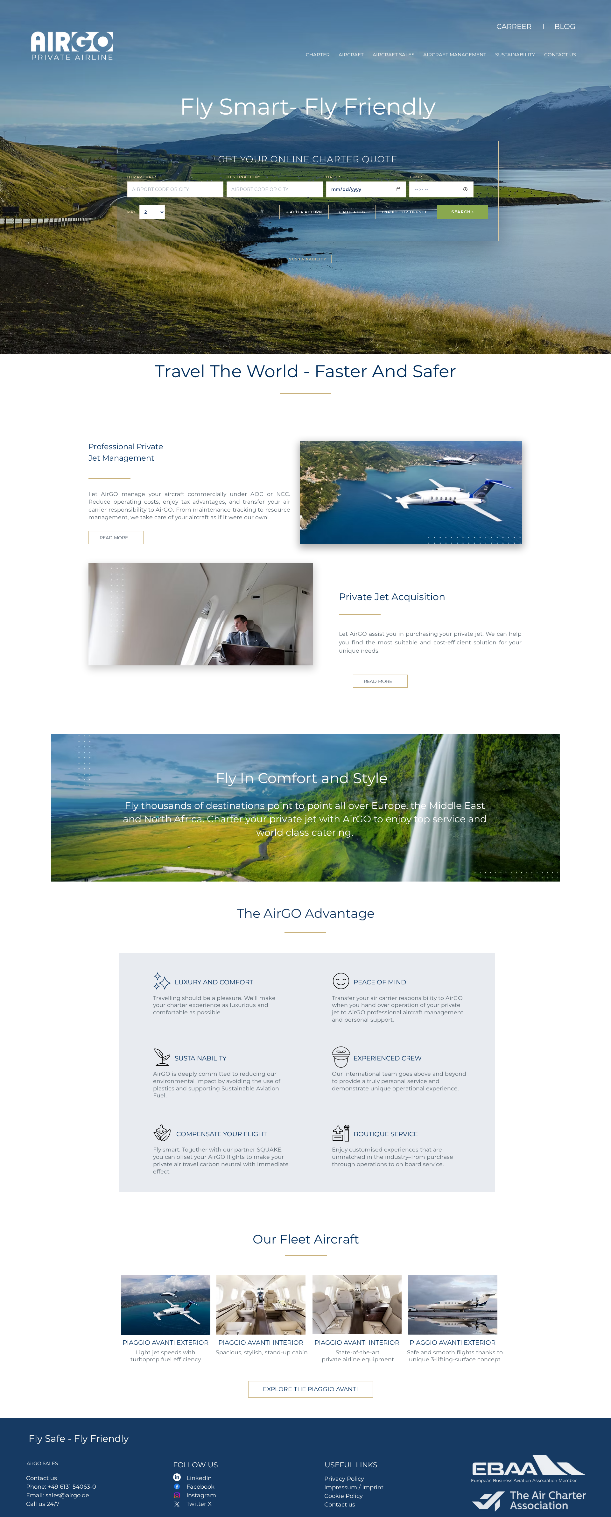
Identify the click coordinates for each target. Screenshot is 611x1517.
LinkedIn (199, 1478)
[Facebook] (177, 1486)
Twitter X (199, 1503)
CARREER (515, 26)
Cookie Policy (343, 1495)
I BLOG (558, 26)
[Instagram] (177, 1495)
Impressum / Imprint (354, 1487)
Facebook (200, 1486)
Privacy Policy (344, 1478)
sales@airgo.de (67, 1495)
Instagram (201, 1495)
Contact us (339, 1504)
